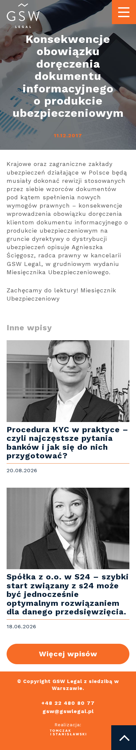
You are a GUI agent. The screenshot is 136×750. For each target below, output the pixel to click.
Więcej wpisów (68, 654)
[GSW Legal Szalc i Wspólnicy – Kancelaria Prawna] (23, 16)
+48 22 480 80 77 (68, 703)
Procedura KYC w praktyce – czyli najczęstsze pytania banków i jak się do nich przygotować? (68, 407)
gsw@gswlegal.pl (68, 711)
